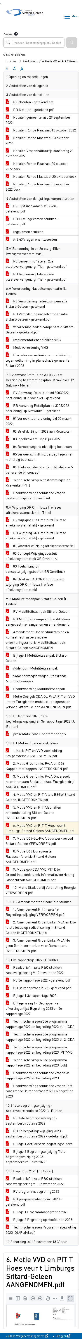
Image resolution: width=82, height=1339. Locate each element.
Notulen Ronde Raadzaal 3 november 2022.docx (38, 187)
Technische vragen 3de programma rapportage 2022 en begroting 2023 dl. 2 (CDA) (40, 1037)
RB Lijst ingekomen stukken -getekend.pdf (32, 221)
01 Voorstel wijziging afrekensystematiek (43, 545)
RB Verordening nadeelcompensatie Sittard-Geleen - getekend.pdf (37, 316)
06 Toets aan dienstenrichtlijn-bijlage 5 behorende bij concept (39, 470)
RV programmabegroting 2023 (35, 1191)
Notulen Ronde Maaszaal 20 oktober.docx (44, 176)
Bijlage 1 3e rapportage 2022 (34, 995)
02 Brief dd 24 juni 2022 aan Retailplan (42, 431)
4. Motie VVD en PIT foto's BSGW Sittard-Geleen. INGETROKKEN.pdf (41, 797)
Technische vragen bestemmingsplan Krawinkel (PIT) (38, 482)
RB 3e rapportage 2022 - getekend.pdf (41, 987)
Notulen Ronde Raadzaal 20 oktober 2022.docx (37, 166)
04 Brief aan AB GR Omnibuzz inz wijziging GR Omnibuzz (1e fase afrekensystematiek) (35, 584)
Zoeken (8, 34)
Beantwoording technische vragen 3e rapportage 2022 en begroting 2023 (38, 1075)
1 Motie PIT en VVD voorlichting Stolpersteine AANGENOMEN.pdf (34, 753)
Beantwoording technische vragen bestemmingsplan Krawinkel (35, 495)
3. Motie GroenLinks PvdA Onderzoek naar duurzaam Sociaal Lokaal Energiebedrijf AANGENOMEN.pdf (40, 781)
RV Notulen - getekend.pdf (32, 102)
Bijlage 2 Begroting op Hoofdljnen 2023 (42, 1219)
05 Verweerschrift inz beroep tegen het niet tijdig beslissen (39, 457)
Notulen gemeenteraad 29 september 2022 (38, 120)
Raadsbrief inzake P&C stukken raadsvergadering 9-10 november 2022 (35, 970)
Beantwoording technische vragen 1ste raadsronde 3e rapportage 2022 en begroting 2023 (39, 1090)
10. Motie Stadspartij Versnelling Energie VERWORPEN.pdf (41, 890)
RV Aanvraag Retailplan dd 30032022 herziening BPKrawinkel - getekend (37, 395)
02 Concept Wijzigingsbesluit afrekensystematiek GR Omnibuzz (32, 556)
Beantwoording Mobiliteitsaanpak (38, 688)
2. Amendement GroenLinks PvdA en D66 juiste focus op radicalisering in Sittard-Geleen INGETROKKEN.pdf (41, 927)
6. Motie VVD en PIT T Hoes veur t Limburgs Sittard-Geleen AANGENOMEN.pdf (40, 828)
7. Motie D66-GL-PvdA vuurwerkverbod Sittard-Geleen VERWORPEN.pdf (39, 841)
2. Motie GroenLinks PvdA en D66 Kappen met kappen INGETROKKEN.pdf (37, 766)
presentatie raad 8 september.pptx (39, 734)
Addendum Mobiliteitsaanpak (35, 668)
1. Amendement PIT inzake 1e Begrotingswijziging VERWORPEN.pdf (35, 912)
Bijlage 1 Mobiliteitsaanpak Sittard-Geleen (37, 658)
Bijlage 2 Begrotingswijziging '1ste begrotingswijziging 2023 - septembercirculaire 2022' (35, 1156)
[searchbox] (34, 42)
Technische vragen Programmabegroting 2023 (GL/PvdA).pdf (41, 1230)
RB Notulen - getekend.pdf (33, 109)
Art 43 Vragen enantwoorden (34, 239)
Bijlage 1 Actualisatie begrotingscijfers (42, 1143)
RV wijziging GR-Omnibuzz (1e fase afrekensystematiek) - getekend (36, 522)
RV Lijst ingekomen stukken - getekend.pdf (32, 208)
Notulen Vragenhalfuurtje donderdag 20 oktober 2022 (39, 153)
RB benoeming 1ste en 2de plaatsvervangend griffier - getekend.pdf (36, 276)
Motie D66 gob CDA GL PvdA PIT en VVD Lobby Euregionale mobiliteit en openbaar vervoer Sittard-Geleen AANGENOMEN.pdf (40, 701)
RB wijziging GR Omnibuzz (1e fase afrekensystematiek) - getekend (36, 535)
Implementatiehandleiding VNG (36, 339)
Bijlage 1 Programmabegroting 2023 (40, 1212)
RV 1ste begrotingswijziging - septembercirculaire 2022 (32, 1120)
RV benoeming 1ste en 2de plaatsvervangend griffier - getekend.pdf (36, 264)
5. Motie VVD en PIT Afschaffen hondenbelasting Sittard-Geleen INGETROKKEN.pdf (33, 812)
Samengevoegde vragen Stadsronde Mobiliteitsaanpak (36, 678)
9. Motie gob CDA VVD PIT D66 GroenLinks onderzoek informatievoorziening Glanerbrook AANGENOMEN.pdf (40, 874)
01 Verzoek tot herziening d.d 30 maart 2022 (39, 421)
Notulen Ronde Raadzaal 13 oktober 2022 (44, 130)
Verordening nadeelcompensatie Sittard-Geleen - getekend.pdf (40, 329)
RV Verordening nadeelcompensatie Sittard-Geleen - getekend (36, 304)
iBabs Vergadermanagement (26, 1336)
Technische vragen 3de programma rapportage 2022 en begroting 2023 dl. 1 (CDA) (40, 1024)
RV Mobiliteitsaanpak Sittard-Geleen (40, 611)
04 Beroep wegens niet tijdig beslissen (42, 446)
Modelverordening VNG (30, 347)
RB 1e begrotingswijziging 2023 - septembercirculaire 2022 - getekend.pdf (37, 1133)
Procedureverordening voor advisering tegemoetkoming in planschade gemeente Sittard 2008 (38, 360)
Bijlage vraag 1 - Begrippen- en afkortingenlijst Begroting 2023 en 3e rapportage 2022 (34, 1008)
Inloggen (61, 1336)
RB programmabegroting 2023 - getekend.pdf (34, 1201)
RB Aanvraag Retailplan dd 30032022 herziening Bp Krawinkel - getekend (37, 408)
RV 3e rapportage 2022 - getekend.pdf (41, 980)
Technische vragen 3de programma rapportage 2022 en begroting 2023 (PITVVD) (39, 1049)
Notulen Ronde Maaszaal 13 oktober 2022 (37, 140)
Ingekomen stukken (27, 231)
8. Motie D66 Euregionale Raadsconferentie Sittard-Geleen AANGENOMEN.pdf (31, 856)
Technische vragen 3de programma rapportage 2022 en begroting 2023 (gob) (36, 1062)
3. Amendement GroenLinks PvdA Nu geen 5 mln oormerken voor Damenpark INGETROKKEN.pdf (38, 945)
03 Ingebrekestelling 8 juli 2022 (36, 439)
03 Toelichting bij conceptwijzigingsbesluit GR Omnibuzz (35, 569)
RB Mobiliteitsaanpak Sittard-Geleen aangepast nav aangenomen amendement (38, 621)
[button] (71, 42)
